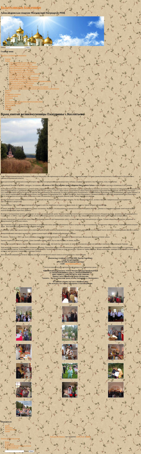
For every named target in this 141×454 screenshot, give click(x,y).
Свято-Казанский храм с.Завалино (21, 70)
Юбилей (8, 107)
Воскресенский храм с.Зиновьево (21, 85)
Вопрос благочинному (13, 103)
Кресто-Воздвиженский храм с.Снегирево (24, 77)
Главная (8, 59)
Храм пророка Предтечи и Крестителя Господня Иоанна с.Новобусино (34, 88)
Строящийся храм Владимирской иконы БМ (24, 74)
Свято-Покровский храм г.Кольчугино (22, 63)
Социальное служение (13, 94)
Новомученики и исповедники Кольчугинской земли (24, 101)
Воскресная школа (11, 96)
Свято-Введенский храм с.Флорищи (22, 72)
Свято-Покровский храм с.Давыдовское (23, 68)
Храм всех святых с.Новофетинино (21, 83)
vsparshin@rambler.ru (73, 264)
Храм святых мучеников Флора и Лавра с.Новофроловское (30, 81)
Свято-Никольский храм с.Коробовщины (23, 79)
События (8, 90)
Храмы (7, 61)
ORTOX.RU (80, 437)
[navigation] (70, 446)
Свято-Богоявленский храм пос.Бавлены (23, 66)
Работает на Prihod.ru (57, 437)
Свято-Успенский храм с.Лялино (20, 64)
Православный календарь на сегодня (18, 446)
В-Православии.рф (11, 447)
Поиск (3, 47)
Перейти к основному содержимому (13, 55)
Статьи (7, 92)
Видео (7, 100)
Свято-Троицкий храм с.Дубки (20, 75)
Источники (9, 98)
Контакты (8, 109)
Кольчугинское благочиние (21, 7)
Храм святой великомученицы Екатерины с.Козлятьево (28, 87)
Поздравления (10, 105)
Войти (88, 437)
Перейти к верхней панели (10, 438)
